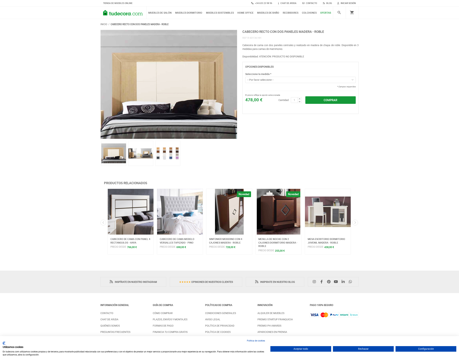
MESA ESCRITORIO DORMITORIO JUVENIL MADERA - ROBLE (326, 240)
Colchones (309, 12)
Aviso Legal (212, 319)
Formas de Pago (163, 325)
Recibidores (290, 12)
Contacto (106, 313)
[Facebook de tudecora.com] (322, 282)
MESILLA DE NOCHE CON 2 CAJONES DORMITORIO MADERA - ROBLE (277, 242)
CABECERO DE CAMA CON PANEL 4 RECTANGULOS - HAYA (130, 240)
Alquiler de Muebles (270, 313)
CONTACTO (311, 3)
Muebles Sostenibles (220, 12)
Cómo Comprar (163, 313)
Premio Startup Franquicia (275, 319)
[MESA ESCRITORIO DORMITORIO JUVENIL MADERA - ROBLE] (328, 212)
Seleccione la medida (258, 74)
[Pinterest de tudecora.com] (329, 282)
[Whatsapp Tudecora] (351, 282)
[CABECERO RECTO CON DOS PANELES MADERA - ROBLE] (169, 84)
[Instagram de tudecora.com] (315, 282)
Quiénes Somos (110, 325)
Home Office (245, 12)
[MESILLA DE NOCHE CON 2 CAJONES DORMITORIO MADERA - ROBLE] (278, 212)
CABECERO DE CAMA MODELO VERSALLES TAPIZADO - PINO (177, 240)
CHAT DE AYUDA (288, 3)
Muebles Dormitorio (188, 12)
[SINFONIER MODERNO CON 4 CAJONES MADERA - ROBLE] (229, 212)
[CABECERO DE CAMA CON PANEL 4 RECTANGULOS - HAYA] (130, 212)
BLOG (329, 3)
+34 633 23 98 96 (263, 3)
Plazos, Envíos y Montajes (170, 319)
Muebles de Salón (160, 12)
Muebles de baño (268, 12)
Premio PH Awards (269, 325)
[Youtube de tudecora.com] (336, 282)
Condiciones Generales (220, 313)
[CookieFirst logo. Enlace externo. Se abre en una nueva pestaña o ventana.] (4, 343)
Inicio (103, 24)
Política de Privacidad (219, 325)
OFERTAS (325, 12)
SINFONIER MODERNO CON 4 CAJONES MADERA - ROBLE (225, 240)
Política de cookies (256, 340)
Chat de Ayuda (109, 319)
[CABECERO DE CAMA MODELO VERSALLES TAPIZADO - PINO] (180, 212)
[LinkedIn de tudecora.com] (344, 282)
